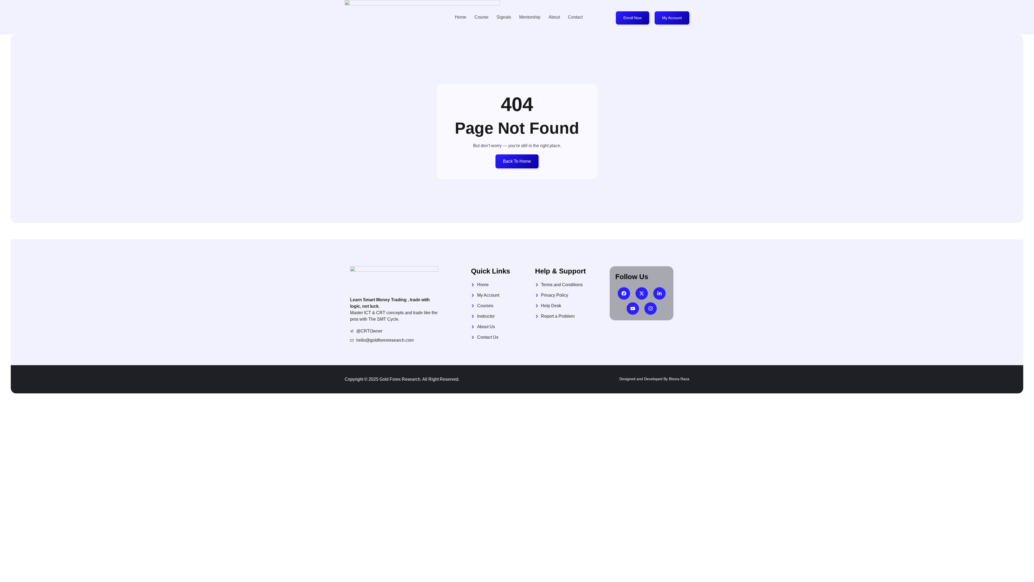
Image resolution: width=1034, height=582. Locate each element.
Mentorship (529, 17)
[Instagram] (650, 308)
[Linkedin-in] (659, 293)
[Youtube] (633, 308)
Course (481, 17)
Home (460, 17)
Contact (575, 17)
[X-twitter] (641, 293)
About (554, 17)
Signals (504, 17)
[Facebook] (624, 293)
